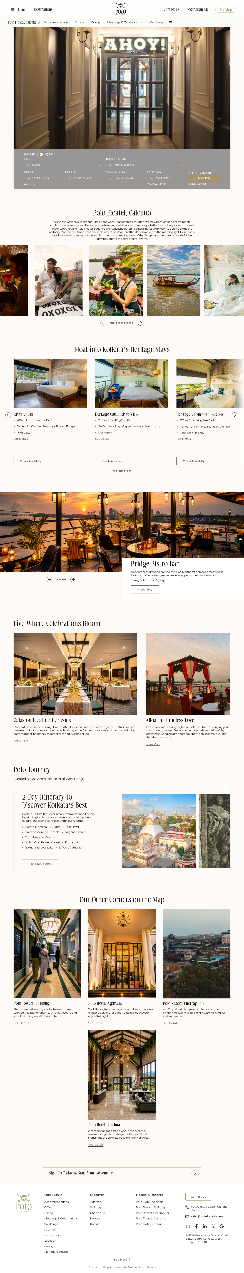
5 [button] (124, 323)
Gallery (49, 1246)
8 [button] (133, 323)
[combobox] (64, 165)
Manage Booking (197, 184)
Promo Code (154, 172)
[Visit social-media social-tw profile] (213, 1226)
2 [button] (114, 323)
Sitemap (93, 1267)
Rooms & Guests (115, 172)
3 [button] (117, 323)
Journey (50, 1229)
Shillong (95, 1207)
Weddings (156, 22)
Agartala (96, 1202)
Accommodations (55, 22)
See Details (21, 438)
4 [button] (121, 323)
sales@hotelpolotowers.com (210, 1216)
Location (50, 1240)
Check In (29, 172)
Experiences (52, 1235)
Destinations (43, 10)
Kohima (95, 1224)
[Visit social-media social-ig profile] (188, 1226)
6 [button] (127, 323)
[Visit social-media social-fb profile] (196, 1226)
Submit (194, 1173)
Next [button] (140, 323)
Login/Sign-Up (197, 10)
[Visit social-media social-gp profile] (221, 1226)
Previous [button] (103, 323)
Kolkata (95, 1218)
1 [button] (111, 323)
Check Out (70, 172)
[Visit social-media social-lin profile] (205, 1226)
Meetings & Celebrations (124, 22)
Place (27, 159)
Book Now (204, 178)
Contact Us (171, 10)
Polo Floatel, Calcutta (22, 22)
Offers (79, 22)
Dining (95, 22)
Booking (225, 10)
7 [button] (130, 323)
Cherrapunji (98, 1213)
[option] (59, 280)
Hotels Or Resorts (116, 159)
